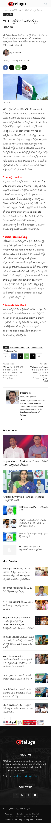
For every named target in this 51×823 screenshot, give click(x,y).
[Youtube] (35, 795)
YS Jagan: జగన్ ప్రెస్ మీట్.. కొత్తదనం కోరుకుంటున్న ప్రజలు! (31, 548)
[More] (39, 356)
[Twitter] (28, 795)
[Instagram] (22, 795)
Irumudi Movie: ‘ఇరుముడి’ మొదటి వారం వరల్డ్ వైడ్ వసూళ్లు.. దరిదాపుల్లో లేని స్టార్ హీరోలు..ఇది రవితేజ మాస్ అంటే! (18, 642)
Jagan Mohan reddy (17, 347)
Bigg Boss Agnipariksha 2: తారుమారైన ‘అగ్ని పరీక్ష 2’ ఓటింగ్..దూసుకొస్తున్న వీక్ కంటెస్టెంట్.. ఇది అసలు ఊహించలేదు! (18, 622)
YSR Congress (37, 347)
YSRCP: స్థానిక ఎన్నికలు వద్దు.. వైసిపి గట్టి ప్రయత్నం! (33, 534)
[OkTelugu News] (17, 4)
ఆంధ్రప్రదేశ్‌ (13, 10)
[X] (11, 67)
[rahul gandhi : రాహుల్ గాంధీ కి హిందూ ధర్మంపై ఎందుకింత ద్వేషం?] (41, 678)
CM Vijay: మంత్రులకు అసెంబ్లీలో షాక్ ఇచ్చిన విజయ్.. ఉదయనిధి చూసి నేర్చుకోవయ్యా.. (18, 708)
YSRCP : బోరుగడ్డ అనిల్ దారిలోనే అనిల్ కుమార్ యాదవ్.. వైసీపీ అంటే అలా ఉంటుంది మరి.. (32, 523)
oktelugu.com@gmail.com (25, 776)
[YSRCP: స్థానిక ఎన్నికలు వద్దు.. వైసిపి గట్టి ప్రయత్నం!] (9, 537)
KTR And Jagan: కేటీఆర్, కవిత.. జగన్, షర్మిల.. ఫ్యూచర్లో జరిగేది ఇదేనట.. (18, 605)
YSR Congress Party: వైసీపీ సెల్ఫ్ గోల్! (33, 508)
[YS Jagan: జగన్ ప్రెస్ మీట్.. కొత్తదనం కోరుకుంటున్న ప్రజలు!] (9, 550)
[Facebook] (5, 67)
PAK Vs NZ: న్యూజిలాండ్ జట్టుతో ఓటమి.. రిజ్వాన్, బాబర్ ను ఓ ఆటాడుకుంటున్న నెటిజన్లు (13, 373)
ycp (28, 347)
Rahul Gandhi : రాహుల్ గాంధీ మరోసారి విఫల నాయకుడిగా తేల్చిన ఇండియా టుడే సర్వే (17, 692)
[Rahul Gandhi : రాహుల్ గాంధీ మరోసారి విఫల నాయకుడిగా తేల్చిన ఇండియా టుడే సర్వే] (41, 692)
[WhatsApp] (18, 67)
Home (5, 10)
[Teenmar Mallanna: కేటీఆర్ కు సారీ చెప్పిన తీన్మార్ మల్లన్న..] (41, 591)
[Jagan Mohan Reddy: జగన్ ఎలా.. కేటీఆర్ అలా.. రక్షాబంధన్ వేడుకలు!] (25, 446)
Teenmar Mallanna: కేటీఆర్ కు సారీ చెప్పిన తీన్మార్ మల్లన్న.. (17, 589)
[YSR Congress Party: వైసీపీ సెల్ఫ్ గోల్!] (9, 510)
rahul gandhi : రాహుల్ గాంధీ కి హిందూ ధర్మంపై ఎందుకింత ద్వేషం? (17, 677)
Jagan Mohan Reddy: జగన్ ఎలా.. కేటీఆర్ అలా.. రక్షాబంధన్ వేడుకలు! (25, 463)
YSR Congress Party (11, 351)
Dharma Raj (17, 53)
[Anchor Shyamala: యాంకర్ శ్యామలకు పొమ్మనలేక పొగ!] (25, 481)
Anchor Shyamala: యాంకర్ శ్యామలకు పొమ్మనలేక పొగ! (23, 498)
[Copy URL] (24, 67)
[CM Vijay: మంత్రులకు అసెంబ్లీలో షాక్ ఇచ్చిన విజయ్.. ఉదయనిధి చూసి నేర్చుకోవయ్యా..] (41, 708)
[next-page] (8, 718)
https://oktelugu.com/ (28, 397)
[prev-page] (4, 718)
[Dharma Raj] (6, 52)
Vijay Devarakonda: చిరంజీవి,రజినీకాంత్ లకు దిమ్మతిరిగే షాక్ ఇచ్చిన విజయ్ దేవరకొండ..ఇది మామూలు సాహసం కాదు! (17, 661)
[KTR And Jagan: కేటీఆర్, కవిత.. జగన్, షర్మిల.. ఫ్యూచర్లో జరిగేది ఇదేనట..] (41, 605)
